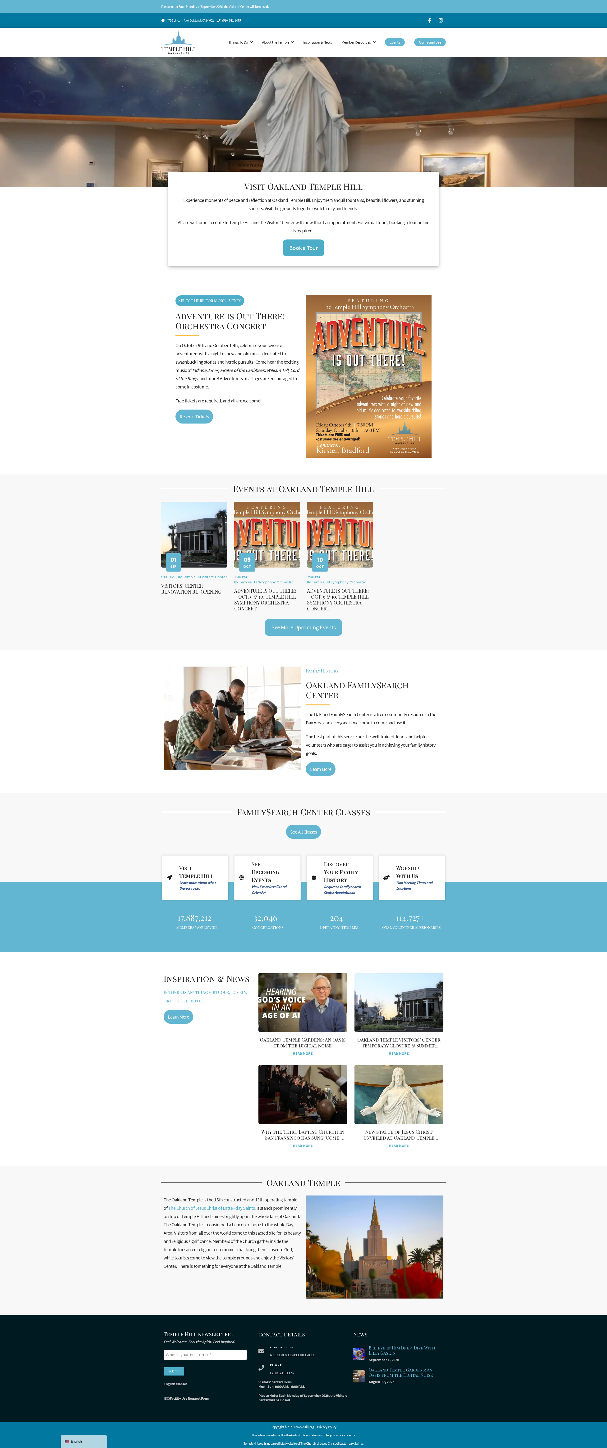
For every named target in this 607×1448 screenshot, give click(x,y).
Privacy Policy (326, 1427)
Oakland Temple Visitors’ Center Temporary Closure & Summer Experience (398, 1045)
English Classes (175, 1383)
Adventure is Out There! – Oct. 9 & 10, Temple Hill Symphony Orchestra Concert (265, 599)
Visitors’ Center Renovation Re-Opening (191, 588)
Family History (322, 671)
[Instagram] (441, 20)
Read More (303, 1053)
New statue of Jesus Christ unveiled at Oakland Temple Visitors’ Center (398, 1137)
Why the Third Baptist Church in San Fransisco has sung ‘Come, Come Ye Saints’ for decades (302, 1137)
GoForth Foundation (305, 1435)
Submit (173, 1371)
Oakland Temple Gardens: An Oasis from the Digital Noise (303, 1042)
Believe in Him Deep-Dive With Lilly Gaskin (402, 1350)
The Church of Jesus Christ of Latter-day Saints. (212, 1208)
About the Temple (275, 42)
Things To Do (238, 42)
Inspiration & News (317, 42)
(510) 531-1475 (231, 20)
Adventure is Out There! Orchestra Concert (230, 320)
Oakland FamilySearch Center (357, 689)
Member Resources (356, 42)
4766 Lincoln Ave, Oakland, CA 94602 (190, 20)
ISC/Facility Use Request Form (186, 1398)
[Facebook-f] (430, 20)
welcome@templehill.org (292, 1355)
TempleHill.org (254, 1443)
